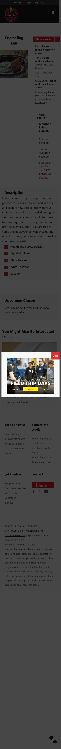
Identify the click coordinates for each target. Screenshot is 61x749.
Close (55, 355)
